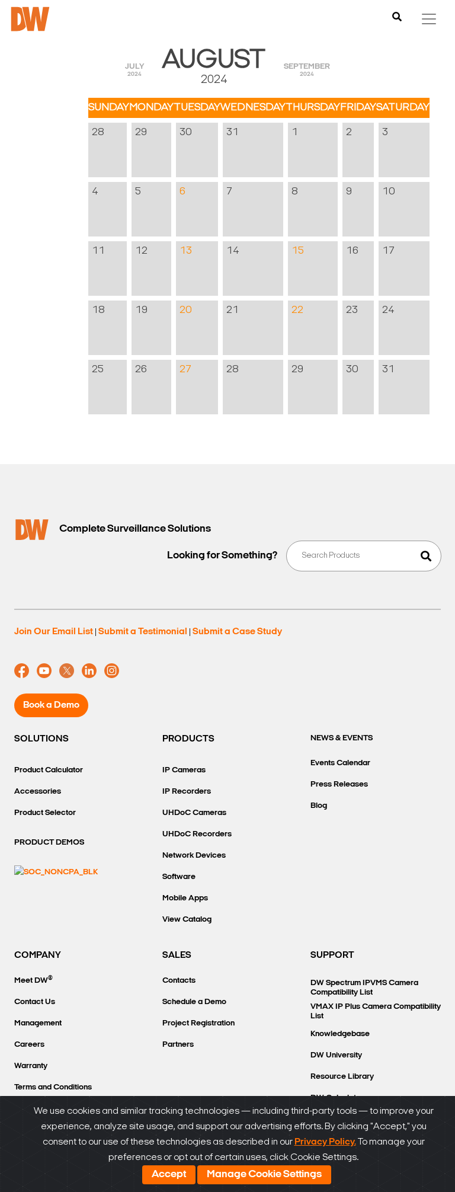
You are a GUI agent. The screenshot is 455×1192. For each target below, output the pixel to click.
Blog (318, 805)
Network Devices (194, 855)
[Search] (397, 17)
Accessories (37, 791)
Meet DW (33, 980)
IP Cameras (184, 770)
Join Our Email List (53, 632)
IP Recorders (186, 791)
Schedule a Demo (194, 1002)
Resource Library (342, 1076)
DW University (336, 1055)
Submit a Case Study (237, 632)
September (307, 70)
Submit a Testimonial (142, 632)
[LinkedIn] (89, 671)
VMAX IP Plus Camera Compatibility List (375, 1011)
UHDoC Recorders (197, 834)
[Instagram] (111, 671)
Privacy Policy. (325, 1142)
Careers (29, 1044)
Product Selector (45, 812)
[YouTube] (44, 671)
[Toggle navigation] (429, 19)
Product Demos (49, 842)
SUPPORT (332, 955)
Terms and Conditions (53, 1087)
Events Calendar (340, 763)
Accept (169, 1174)
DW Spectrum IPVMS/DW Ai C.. (339, 258)
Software (179, 877)
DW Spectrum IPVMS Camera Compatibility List (364, 988)
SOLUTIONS (41, 739)
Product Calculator (48, 770)
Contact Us (34, 1002)
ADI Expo (220, 187)
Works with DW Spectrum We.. (223, 312)
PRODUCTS (188, 739)
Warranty (30, 1066)
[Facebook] (21, 671)
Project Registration (198, 1023)
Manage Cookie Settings (264, 1174)
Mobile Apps (185, 898)
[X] (66, 671)
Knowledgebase (340, 1034)
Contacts (179, 980)
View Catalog (187, 919)
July (134, 70)
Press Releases (339, 784)
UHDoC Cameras (194, 812)
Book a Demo (51, 705)
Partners (178, 1044)
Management (38, 1023)
